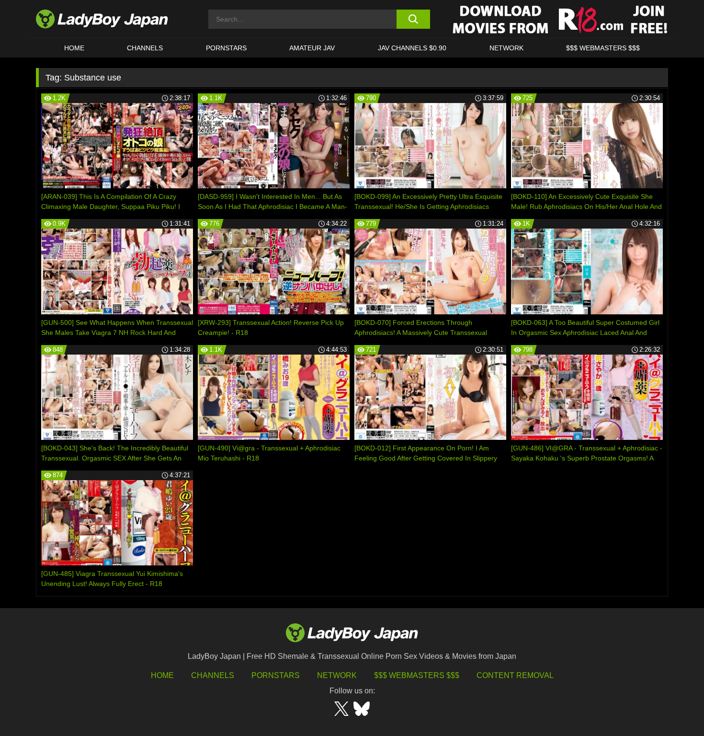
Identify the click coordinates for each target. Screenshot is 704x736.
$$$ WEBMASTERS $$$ (603, 48)
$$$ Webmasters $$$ (416, 675)
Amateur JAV (312, 48)
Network (506, 48)
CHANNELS (145, 48)
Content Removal (515, 675)
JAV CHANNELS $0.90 (412, 48)
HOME (74, 48)
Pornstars (226, 48)
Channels (212, 675)
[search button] (413, 19)
